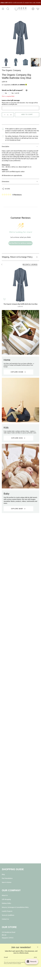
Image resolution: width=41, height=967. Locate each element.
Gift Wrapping (6, 899)
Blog (3, 874)
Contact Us (5, 919)
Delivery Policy (6, 903)
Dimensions (5, 182)
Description (5, 146)
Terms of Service (14, 963)
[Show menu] (3, 8)
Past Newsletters (7, 878)
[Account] (33, 8)
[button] (7, 8)
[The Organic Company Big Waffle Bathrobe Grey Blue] (20, 285)
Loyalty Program (7, 911)
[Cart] (37, 8)
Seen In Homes (6, 882)
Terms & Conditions (8, 915)
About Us (5, 895)
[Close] (37, 947)
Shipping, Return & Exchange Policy (17, 257)
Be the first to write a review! (20, 243)
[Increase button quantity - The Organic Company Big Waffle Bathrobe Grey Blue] (11, 114)
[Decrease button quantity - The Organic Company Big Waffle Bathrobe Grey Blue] (4, 114)
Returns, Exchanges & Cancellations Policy (15, 907)
